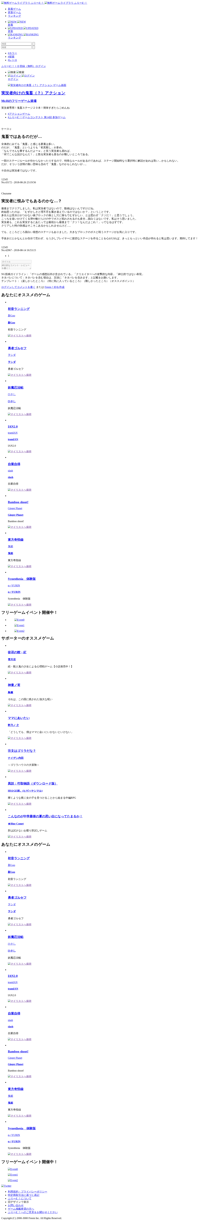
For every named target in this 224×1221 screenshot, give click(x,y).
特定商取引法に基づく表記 (23, 1195)
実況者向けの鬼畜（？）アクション (33, 93)
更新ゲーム (14, 12)
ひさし (12, 394)
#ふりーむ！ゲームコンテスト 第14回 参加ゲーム (37, 117)
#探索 (11, 56)
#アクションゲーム (19, 113)
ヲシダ (12, 355)
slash (10, 470)
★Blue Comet (16, 823)
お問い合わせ (16, 1205)
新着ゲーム (14, 9)
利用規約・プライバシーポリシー (27, 1191)
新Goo (11, 315)
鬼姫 (10, 546)
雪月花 (12, 659)
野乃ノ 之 (13, 725)
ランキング (14, 15)
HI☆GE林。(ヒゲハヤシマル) (25, 790)
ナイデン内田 (16, 758)
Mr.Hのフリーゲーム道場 (19, 101)
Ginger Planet (15, 508)
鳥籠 (10, 692)
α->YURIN (14, 585)
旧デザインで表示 (18, 1202)
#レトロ (12, 60)
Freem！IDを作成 (54, 287)
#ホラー (12, 53)
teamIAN (13, 432)
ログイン (40, 66)
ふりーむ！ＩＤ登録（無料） (18, 66)
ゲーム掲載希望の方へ (21, 1208)
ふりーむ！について (19, 1198)
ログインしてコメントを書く (18, 287)
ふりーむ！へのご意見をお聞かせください (33, 1212)
